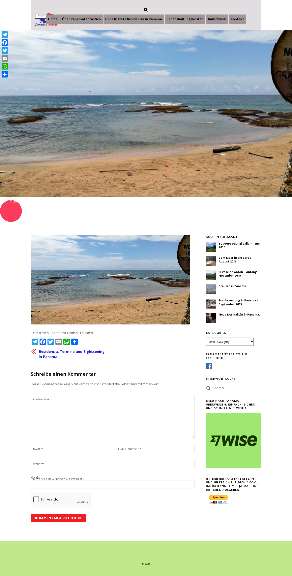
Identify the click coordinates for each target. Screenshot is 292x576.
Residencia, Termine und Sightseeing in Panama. (72, 354)
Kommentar (42, 399)
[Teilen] (5, 74)
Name (38, 449)
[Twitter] (5, 50)
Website (38, 464)
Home (53, 19)
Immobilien (217, 19)
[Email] (5, 58)
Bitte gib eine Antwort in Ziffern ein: (58, 479)
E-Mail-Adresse (129, 449)
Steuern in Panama (232, 286)
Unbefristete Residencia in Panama (133, 19)
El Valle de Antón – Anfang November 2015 (238, 274)
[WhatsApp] (5, 66)
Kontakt (237, 19)
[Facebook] (5, 42)
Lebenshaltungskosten (185, 19)
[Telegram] (5, 35)
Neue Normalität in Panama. (239, 314)
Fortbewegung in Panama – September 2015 (238, 302)
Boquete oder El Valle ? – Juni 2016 (239, 245)
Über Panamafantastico (81, 19)
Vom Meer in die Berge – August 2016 (236, 259)
